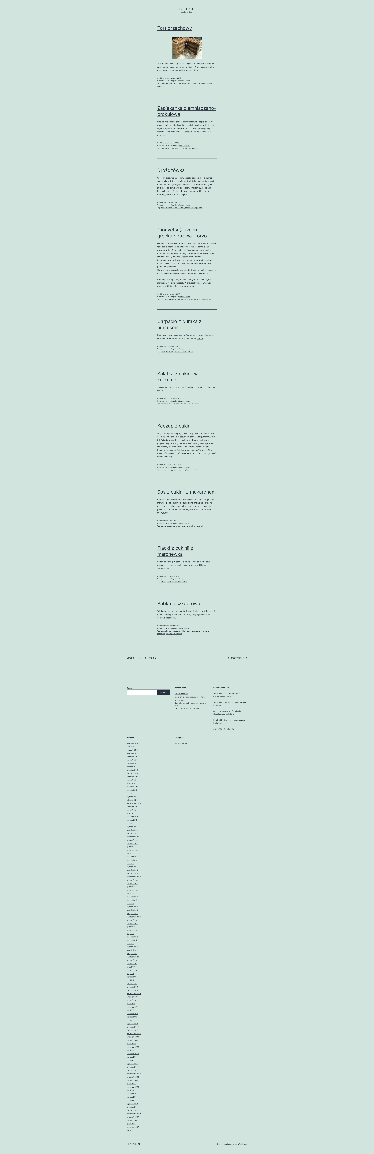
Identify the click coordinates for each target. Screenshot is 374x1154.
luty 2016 (130, 793)
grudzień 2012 (132, 910)
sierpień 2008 (132, 1080)
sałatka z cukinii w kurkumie (190, 404)
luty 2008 (130, 1100)
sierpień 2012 (132, 923)
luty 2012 (130, 943)
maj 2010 (130, 1010)
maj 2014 (130, 853)
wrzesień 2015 (132, 807)
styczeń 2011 (132, 983)
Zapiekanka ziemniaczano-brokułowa (190, 697)
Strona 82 (150, 657)
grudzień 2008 (133, 1067)
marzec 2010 (132, 1017)
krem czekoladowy (194, 83)
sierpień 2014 (132, 843)
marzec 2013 (132, 900)
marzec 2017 (132, 767)
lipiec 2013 (131, 887)
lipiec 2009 (131, 1044)
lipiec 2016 (131, 783)
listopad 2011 (132, 953)
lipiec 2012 (131, 927)
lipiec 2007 (131, 1124)
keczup (169, 470)
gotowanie (161, 634)
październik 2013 (134, 877)
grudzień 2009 (133, 1027)
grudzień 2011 (132, 950)
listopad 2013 (132, 873)
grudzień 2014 (132, 830)
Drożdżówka (171, 170)
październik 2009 (134, 1034)
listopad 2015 (132, 800)
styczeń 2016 (132, 797)
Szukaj (129, 688)
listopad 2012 (132, 913)
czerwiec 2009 (133, 1047)
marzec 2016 (132, 790)
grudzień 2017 (132, 753)
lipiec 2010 (131, 1004)
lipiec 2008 (131, 1084)
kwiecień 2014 (132, 857)
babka (177, 631)
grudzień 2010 (132, 987)
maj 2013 (130, 893)
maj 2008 (130, 1090)
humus (200, 338)
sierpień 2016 (132, 780)
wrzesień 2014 (133, 840)
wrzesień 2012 (132, 920)
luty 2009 (130, 1060)
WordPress (242, 1144)
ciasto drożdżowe (167, 208)
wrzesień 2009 (133, 1037)
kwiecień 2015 (132, 817)
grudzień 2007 (132, 1107)
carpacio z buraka (180, 351)
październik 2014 (134, 837)
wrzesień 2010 (132, 997)
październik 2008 (134, 1074)
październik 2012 (134, 917)
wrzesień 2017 (132, 757)
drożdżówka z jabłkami (193, 208)
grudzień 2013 (132, 870)
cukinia (163, 404)
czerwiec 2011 (132, 970)
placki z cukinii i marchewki (177, 581)
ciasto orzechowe (179, 83)
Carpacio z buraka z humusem (187, 709)
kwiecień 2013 (132, 897)
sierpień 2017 (132, 760)
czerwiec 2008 (133, 1087)
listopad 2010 (132, 990)
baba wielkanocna (167, 631)
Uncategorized (184, 81)
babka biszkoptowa (188, 631)
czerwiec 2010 (132, 1007)
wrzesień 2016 (132, 777)
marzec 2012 (132, 940)
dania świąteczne (202, 631)
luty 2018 (130, 747)
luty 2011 (130, 980)
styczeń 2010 (132, 1024)
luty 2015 (130, 823)
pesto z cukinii (187, 526)
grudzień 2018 (132, 743)
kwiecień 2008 (133, 1094)
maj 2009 (130, 1050)
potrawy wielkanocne (174, 634)
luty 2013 (130, 903)
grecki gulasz (188, 299)
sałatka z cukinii (173, 404)
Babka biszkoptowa (178, 603)
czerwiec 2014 (133, 850)
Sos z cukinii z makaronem (186, 492)
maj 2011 (130, 973)
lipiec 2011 (131, 967)
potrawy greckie (205, 299)
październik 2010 (134, 994)
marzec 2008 (132, 1097)
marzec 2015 (132, 820)
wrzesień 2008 (133, 1077)
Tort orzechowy (174, 28)
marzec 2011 (132, 977)
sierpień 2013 (132, 883)
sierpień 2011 (132, 963)
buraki (163, 351)
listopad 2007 (132, 1110)
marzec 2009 (132, 1057)
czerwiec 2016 (132, 787)
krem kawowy (206, 83)
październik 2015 (134, 803)
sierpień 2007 (132, 1120)
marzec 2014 (132, 860)
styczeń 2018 (132, 750)
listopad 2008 (132, 1070)
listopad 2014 (132, 833)
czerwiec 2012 (132, 930)
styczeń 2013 (132, 907)
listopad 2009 (132, 1030)
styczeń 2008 (132, 1104)
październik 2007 (134, 1114)
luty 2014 (130, 863)
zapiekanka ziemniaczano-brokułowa (174, 148)
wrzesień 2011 (132, 960)
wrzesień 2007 (133, 1117)
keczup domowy (179, 470)
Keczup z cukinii (175, 426)
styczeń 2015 (132, 827)
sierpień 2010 (132, 1000)
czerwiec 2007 (133, 1127)
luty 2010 (130, 1020)
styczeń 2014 (132, 867)
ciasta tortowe (166, 83)
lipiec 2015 (131, 813)
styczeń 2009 (132, 1064)
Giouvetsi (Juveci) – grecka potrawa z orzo (190, 704)
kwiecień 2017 (132, 763)
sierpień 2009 (132, 1040)
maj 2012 (130, 933)
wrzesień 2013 (132, 880)
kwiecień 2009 (133, 1054)
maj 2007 (130, 1130)
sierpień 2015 (132, 810)
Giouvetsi (164, 299)
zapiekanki (193, 148)
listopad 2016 (132, 773)
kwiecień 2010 (132, 1014)
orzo (196, 299)
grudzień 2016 (132, 770)
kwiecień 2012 (132, 937)
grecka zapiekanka (176, 299)
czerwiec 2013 (132, 890)
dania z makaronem (174, 526)
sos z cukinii (198, 526)
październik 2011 (133, 957)
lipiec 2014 (131, 847)
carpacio (169, 351)
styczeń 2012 (132, 947)
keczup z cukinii (192, 470)
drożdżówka (179, 208)
